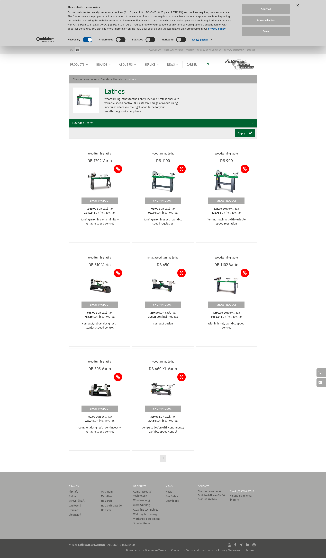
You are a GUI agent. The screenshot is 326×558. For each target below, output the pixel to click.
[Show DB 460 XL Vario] (163, 389)
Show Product (100, 200)
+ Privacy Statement (228, 550)
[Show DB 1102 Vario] (226, 285)
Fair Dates (172, 496)
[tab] (163, 123)
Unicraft (74, 510)
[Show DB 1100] (163, 181)
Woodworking (141, 500)
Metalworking (141, 505)
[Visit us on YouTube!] (229, 544)
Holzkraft (106, 500)
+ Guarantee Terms (154, 550)
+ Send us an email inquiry (241, 497)
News (171, 64)
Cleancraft (75, 514)
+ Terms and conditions (198, 550)
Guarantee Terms (173, 50)
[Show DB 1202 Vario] (99, 181)
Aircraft (73, 491)
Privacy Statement (234, 50)
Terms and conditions (209, 50)
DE (71, 49)
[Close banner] (297, 5)
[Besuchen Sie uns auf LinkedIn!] (247, 544)
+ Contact (175, 550)
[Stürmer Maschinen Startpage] (240, 64)
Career (192, 64)
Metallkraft (107, 496)
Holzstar (118, 79)
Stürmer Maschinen (85, 79)
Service (149, 64)
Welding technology (145, 514)
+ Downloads (132, 550)
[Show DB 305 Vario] (99, 389)
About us (126, 64)
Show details (200, 39)
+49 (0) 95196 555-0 (243, 491)
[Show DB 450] (163, 285)
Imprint (251, 50)
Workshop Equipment (146, 518)
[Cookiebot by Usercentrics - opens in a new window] (45, 39)
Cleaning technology (145, 509)
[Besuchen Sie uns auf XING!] (241, 544)
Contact (190, 50)
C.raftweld (75, 505)
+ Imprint (250, 550)
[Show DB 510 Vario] (99, 285)
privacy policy (217, 28)
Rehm (72, 496)
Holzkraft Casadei (112, 505)
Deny (266, 31)
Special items (141, 523)
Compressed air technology (143, 493)
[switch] (120, 39)
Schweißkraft (77, 500)
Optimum (107, 491)
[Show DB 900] (226, 181)
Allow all (266, 8)
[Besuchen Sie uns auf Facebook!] (235, 544)
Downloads (155, 50)
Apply (242, 133)
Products (77, 64)
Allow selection (266, 20)
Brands (101, 64)
